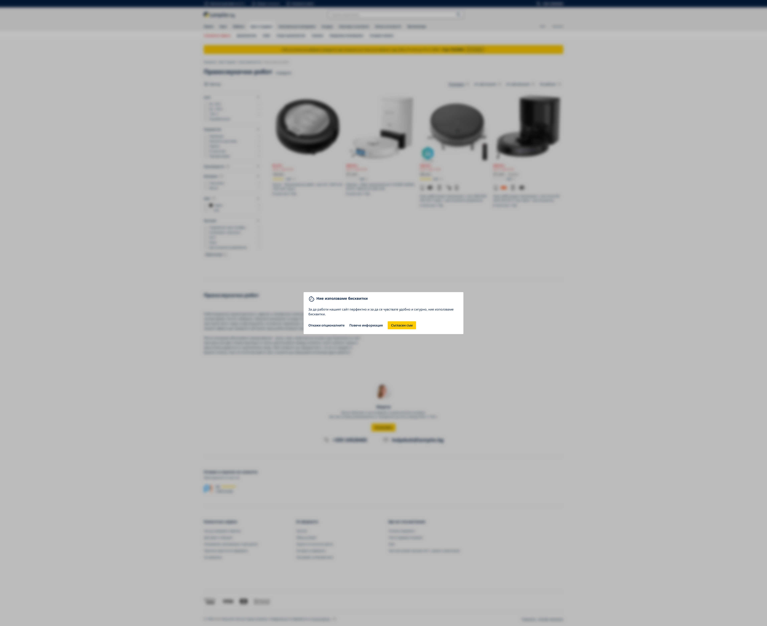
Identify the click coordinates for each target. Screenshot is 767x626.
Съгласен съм (402, 325)
